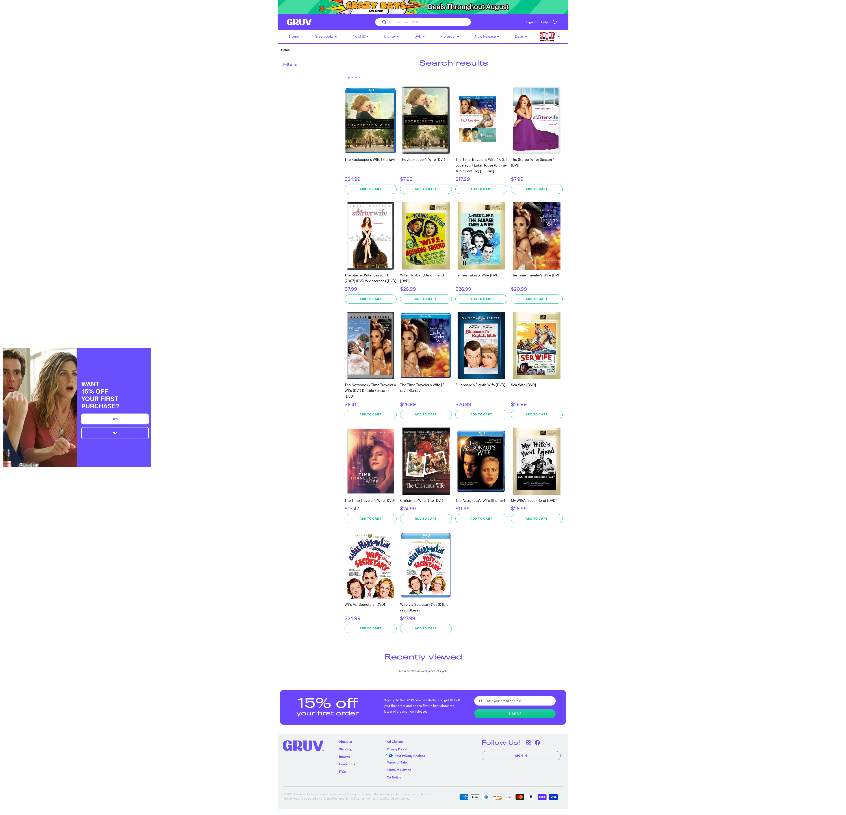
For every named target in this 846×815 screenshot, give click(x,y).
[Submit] (384, 22)
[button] (554, 21)
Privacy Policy (397, 749)
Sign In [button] (531, 22)
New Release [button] (486, 36)
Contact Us (347, 764)
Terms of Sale (397, 762)
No (115, 432)
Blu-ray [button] (390, 36)
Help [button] (544, 22)
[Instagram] (528, 742)
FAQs (342, 771)
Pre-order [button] (448, 36)
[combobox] (423, 22)
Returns (344, 756)
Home (294, 36)
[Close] (145, 353)
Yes (115, 418)
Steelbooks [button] (324, 36)
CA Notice (394, 777)
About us (345, 741)
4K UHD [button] (359, 36)
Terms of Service (399, 770)
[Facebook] (537, 742)
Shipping (345, 749)
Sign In (521, 755)
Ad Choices (395, 741)
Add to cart (371, 189)
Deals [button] (520, 36)
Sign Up (514, 713)
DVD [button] (418, 36)
